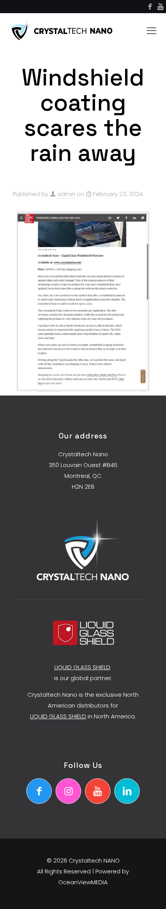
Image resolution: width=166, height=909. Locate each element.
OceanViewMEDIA (83, 882)
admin (66, 194)
